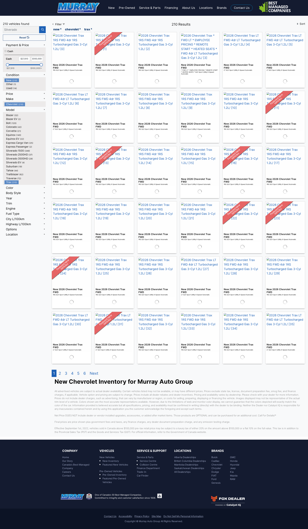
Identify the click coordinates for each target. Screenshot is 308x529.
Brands (217, 450)
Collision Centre (148, 464)
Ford (213, 479)
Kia (232, 471)
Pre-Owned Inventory (115, 474)
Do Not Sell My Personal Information (183, 516)
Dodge (215, 471)
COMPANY (70, 450)
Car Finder (142, 475)
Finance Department (148, 468)
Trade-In (141, 471)
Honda (233, 461)
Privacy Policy (141, 516)
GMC (233, 457)
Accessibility (125, 516)
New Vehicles (107, 457)
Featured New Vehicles (115, 464)
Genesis (216, 482)
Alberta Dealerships (185, 457)
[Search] (42, 29)
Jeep (233, 468)
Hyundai (234, 464)
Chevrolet (216, 464)
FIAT (213, 475)
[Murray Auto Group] (78, 7)
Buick (214, 457)
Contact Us (68, 475)
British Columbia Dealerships (190, 461)
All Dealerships (182, 471)
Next (94, 373)
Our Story (67, 461)
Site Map (156, 516)
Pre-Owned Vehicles (110, 471)
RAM (232, 479)
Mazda (233, 475)
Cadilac (215, 461)
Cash (10, 51)
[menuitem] (25, 80)
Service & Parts (145, 457)
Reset (23, 37)
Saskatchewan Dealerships (189, 468)
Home (65, 457)
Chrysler (216, 468)
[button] (111, 7)
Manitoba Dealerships (186, 464)
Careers (66, 471)
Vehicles (106, 450)
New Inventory (111, 461)
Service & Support (152, 450)
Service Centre (148, 461)
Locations (182, 450)
